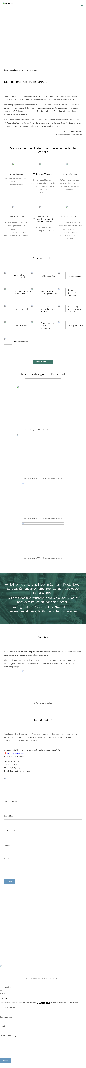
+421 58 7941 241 (43, 1003)
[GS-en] (43, 435)
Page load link (5, 987)
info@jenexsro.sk (25, 771)
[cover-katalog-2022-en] (43, 483)
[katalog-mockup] (43, 387)
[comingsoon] (43, 523)
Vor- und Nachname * (8, 1008)
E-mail (2, 1026)
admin (15, 70)
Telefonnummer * (6, 1017)
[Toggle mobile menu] (82, 5)
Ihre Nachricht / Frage (8, 1036)
